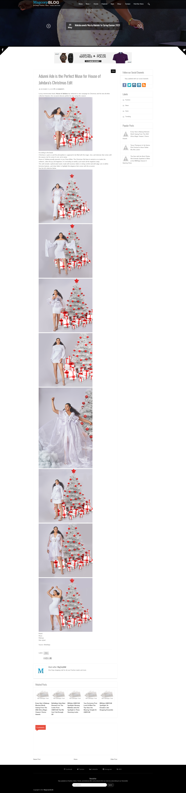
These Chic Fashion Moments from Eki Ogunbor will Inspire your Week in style (97, 25)
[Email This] (44, 658)
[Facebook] (124, 85)
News (86, 4)
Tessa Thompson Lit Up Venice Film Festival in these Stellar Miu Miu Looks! (140, 147)
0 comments (60, 89)
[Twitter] (129, 85)
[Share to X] (49, 658)
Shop (118, 4)
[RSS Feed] (144, 85)
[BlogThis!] (47, 658)
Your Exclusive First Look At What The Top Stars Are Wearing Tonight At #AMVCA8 (90, 707)
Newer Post (36, 759)
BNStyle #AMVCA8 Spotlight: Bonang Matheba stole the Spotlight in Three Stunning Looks (73, 707)
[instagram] (134, 85)
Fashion (127, 100)
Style (113, 71)
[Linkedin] (139, 85)
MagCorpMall (61, 667)
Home (75, 759)
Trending (128, 116)
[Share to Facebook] (51, 658)
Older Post (114, 759)
